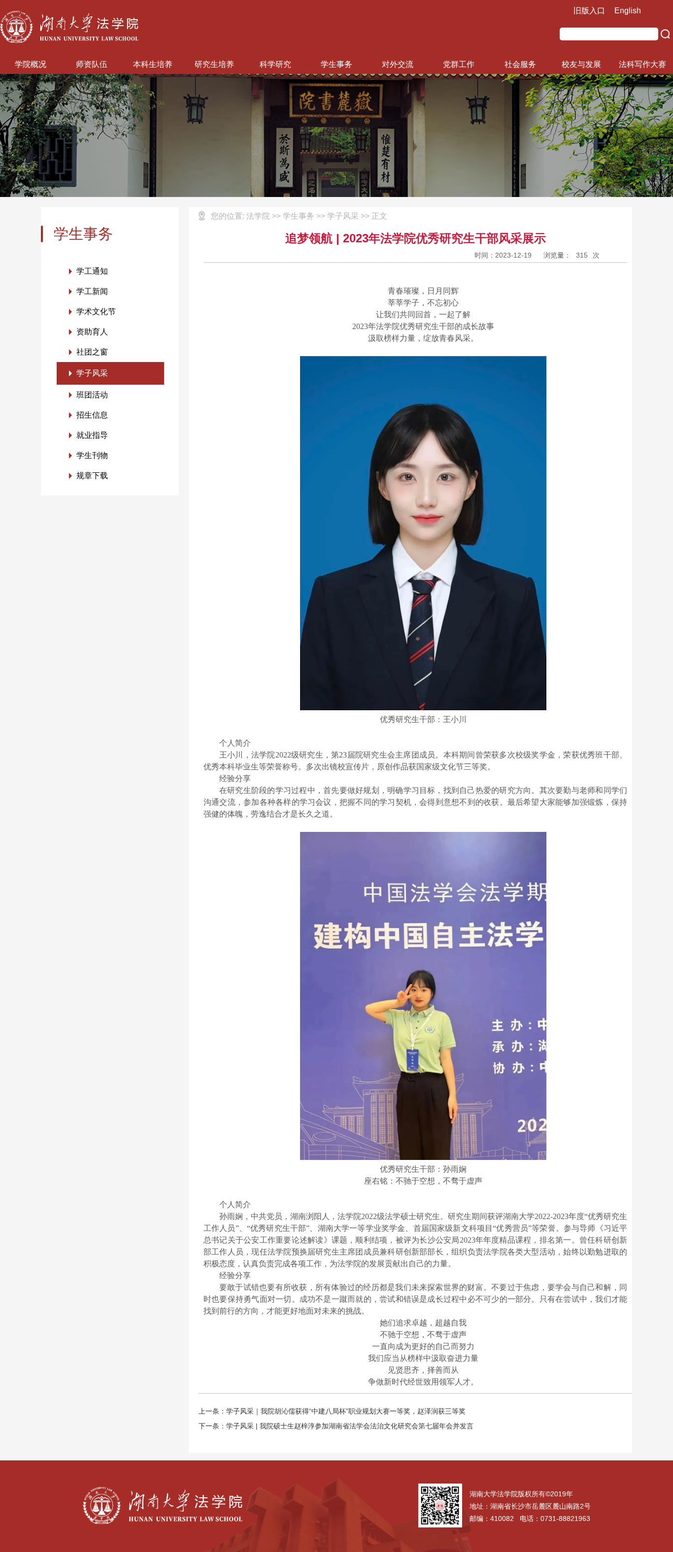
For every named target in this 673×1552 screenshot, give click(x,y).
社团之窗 (92, 352)
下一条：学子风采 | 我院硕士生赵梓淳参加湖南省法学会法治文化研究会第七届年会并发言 (336, 1426)
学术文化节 (96, 311)
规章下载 (92, 475)
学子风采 (92, 373)
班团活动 (92, 395)
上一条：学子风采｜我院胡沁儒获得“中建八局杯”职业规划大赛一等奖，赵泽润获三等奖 (332, 1411)
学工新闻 (92, 291)
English (627, 10)
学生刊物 (92, 455)
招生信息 (92, 415)
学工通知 (92, 271)
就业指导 (92, 435)
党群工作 (458, 64)
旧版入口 (589, 10)
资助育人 (92, 332)
